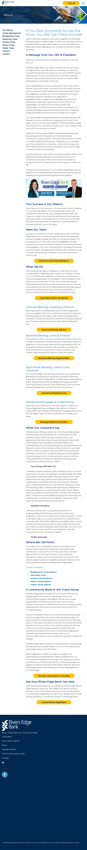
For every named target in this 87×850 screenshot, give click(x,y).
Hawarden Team (10, 39)
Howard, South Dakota (41, 578)
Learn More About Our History (54, 298)
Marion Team (9, 45)
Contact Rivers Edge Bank (54, 702)
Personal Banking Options (53, 330)
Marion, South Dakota (41, 581)
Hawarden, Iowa (38, 575)
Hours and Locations (10, 741)
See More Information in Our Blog (54, 676)
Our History (8, 30)
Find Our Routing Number (13, 754)
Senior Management (12, 33)
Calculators (7, 737)
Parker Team (8, 48)
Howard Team (9, 42)
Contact (6, 54)
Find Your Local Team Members (54, 261)
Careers (6, 51)
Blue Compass (74, 842)
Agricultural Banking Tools (54, 393)
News (4, 745)
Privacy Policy (36, 842)
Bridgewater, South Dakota (44, 572)
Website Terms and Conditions (51, 842)
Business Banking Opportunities (54, 358)
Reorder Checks (9, 749)
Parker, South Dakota (41, 585)
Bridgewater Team (11, 36)
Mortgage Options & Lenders (54, 422)
